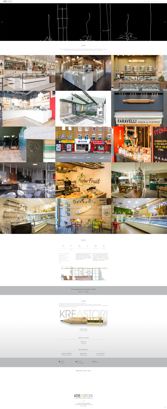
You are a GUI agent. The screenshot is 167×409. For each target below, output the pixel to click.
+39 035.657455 (81, 362)
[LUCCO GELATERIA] (139, 216)
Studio (152, 1)
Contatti (156, 1)
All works (47, 52)
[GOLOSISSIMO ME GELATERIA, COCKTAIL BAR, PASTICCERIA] (139, 144)
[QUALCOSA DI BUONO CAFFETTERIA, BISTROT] (139, 73)
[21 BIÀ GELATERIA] (83, 216)
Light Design (87, 248)
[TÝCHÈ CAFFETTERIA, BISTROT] (83, 109)
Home (141, 1)
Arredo (103, 248)
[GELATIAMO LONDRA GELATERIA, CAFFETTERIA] (83, 144)
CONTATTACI (83, 291)
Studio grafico (79, 248)
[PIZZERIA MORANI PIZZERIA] (139, 180)
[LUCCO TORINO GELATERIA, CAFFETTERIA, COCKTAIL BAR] (83, 73)
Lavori (145, 1)
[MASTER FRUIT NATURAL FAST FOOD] (83, 180)
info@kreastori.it (97, 362)
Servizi (148, 1)
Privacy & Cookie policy (83, 405)
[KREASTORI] (7, 1)
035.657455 (85, 404)
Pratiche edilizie (95, 249)
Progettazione (63, 248)
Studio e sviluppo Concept (71, 249)
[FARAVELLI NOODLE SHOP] (139, 109)
